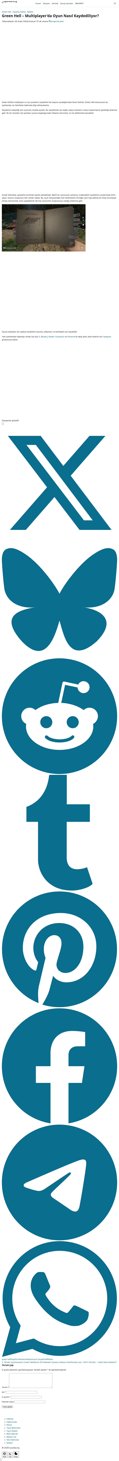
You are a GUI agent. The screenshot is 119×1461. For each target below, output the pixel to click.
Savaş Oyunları (66, 3)
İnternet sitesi (8, 1402)
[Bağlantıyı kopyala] (3, 423)
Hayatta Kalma (19, 12)
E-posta (6, 1397)
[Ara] (114, 3)
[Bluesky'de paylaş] (59, 657)
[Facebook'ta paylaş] (59, 1123)
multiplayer (28, 1359)
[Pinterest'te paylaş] (59, 1006)
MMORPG (79, 3)
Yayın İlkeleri (12, 1431)
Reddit (51, 336)
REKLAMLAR (12, 1434)
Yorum (5, 1387)
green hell (6, 1359)
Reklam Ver (11, 1437)
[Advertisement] (59, 61)
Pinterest (71, 336)
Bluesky (44, 336)
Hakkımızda (12, 1422)
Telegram (107, 336)
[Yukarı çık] (1, 1459)
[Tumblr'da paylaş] (59, 890)
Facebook (59, 336)
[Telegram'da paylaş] (59, 1239)
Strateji (55, 3)
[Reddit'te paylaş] (59, 773)
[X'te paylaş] (59, 540)
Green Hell (6, 12)
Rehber (30, 12)
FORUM (10, 1419)
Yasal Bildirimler (13, 1428)
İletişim (10, 1443)
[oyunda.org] (10, 3)
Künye (9, 1425)
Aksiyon (46, 3)
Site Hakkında (13, 1440)
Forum (38, 3)
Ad (4, 1392)
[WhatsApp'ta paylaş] (59, 1356)
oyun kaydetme (40, 1359)
